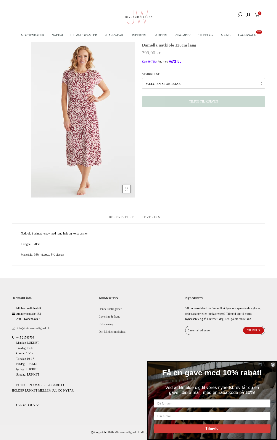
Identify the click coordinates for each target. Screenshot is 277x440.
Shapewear (114, 35)
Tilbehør (205, 35)
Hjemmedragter (83, 35)
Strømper (183, 35)
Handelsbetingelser (110, 309)
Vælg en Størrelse (163, 83)
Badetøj (160, 35)
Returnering (106, 324)
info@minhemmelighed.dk (33, 328)
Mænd (225, 35)
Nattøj (57, 35)
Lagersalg (247, 35)
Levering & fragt (109, 316)
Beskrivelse (121, 217)
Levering (151, 217)
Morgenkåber (32, 35)
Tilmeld (212, 428)
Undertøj (138, 35)
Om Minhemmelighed (112, 331)
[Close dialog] (273, 365)
